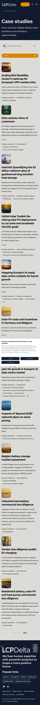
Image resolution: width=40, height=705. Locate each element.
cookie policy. (26, 352)
